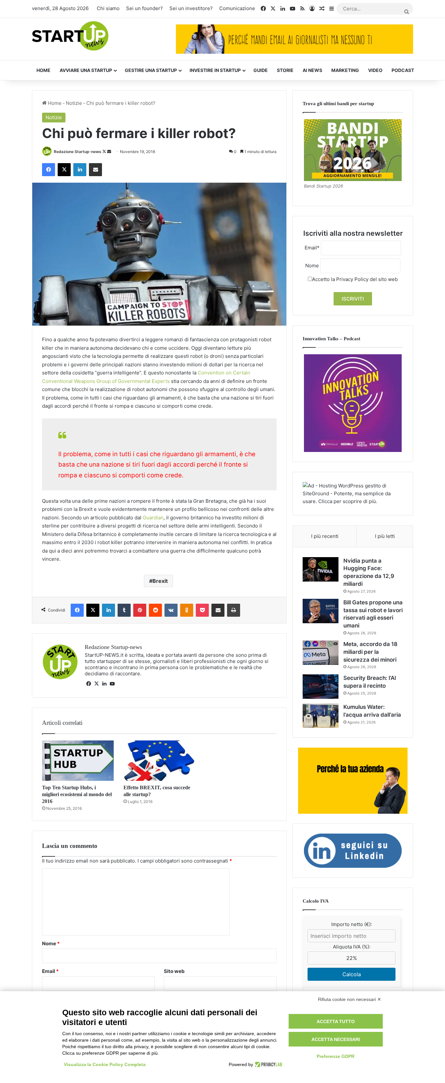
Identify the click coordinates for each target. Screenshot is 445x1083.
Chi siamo (108, 8)
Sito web (174, 971)
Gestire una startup (151, 70)
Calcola (351, 974)
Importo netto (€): (351, 924)
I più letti (385, 536)
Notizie (74, 103)
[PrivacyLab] (267, 1064)
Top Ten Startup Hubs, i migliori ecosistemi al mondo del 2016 (77, 794)
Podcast (403, 70)
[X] (96, 684)
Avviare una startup (86, 70)
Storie (285, 70)
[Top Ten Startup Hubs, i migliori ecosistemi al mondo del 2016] (78, 760)
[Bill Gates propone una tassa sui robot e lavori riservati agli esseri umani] (320, 611)
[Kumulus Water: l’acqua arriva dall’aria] (320, 715)
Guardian (153, 517)
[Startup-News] (70, 36)
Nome (51, 943)
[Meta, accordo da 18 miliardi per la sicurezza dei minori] (320, 652)
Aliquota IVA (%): (351, 947)
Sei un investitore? (191, 8)
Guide (260, 70)
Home (43, 70)
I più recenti (324, 536)
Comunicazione (237, 8)
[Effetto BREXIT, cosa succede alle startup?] (159, 760)
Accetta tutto (336, 1021)
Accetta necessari (335, 1039)
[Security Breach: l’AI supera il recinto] (320, 686)
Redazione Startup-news (77, 151)
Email (50, 971)
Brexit (160, 581)
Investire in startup (215, 70)
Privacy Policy (352, 279)
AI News (312, 70)
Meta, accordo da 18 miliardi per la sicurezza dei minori (370, 652)
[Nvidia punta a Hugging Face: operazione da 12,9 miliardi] (320, 569)
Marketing (345, 70)
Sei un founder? (144, 8)
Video (375, 70)
